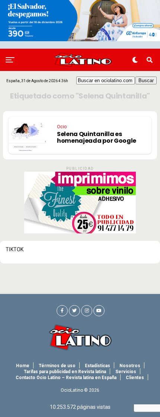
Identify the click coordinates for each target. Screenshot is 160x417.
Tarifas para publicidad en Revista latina (65, 371)
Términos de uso (57, 365)
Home (22, 365)
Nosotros (129, 365)
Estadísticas (97, 365)
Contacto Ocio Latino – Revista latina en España (66, 377)
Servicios (125, 371)
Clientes (135, 377)
